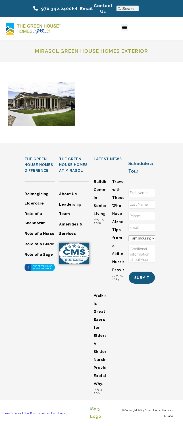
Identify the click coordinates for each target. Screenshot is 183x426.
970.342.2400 (56, 8)
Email (86, 8)
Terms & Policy (11, 413)
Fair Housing (59, 413)
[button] (125, 27)
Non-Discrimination (36, 413)
